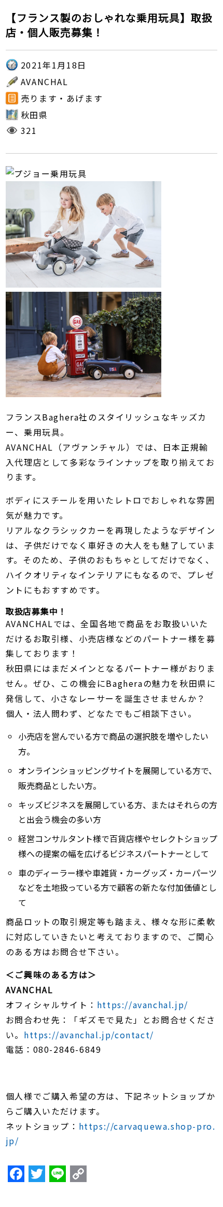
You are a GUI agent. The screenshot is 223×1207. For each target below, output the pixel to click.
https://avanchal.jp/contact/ (89, 1034)
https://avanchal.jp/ (142, 1004)
